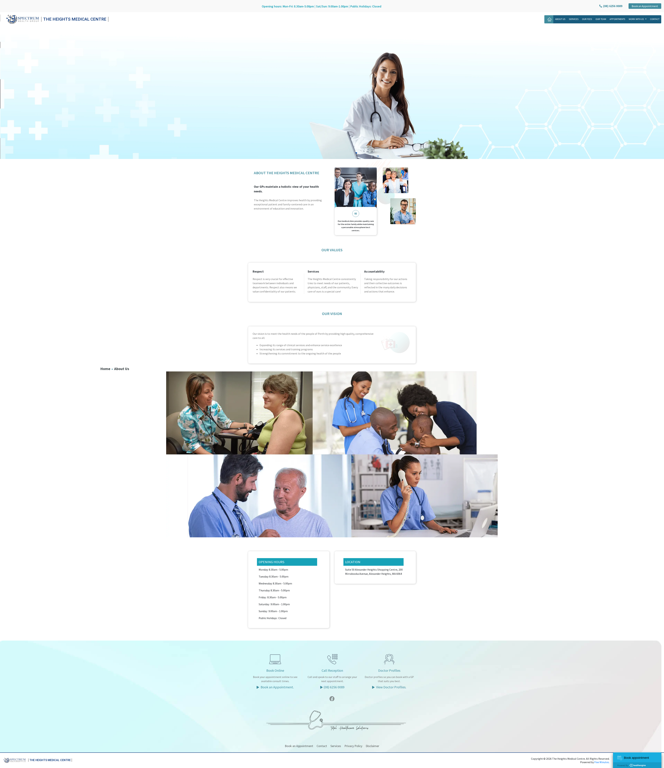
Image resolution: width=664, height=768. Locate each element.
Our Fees (587, 19)
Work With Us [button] (636, 19)
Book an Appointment (645, 6)
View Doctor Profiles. (390, 687)
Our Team (601, 19)
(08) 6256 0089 (334, 687)
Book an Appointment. (277, 687)
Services (574, 19)
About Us (560, 19)
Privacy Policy (353, 746)
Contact (655, 19)
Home (105, 368)
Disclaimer (372, 746)
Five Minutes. (602, 762)
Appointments (617, 19)
